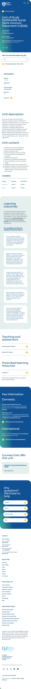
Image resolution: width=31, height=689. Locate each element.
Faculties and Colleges (7, 609)
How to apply (5, 564)
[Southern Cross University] (6, 4)
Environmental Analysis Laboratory (10, 618)
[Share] (3, 47)
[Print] (6, 47)
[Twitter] (10, 669)
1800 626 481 (5, 542)
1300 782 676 (5, 553)
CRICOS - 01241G (16, 678)
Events (3, 569)
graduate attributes (18, 218)
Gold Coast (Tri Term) (8, 346)
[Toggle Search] (24, 3)
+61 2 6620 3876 (6, 550)
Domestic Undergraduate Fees (12, 417)
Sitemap (4, 659)
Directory (4, 562)
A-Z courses (5, 576)
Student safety (5, 625)
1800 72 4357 (5, 546)
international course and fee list (19, 433)
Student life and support (8, 623)
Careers (4, 573)
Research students (6, 594)
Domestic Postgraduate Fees (21, 416)
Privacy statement (6, 658)
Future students (6, 585)
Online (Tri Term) (7, 352)
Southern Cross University (9, 675)
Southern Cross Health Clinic (9, 616)
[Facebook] (3, 669)
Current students (6, 591)
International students (7, 587)
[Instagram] (7, 669)
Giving (3, 571)
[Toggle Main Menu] (28, 3)
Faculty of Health (10, 37)
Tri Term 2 (5, 372)
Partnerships (5, 598)
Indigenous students (7, 589)
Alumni (4, 596)
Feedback (4, 655)
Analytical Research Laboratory (9, 620)
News (3, 567)
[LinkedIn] (14, 669)
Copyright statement (7, 656)
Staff (3, 600)
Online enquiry (5, 539)
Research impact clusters (8, 614)
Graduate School (6, 611)
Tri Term (13, 184)
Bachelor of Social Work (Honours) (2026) (15, 466)
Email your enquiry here (8, 33)
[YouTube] (17, 669)
